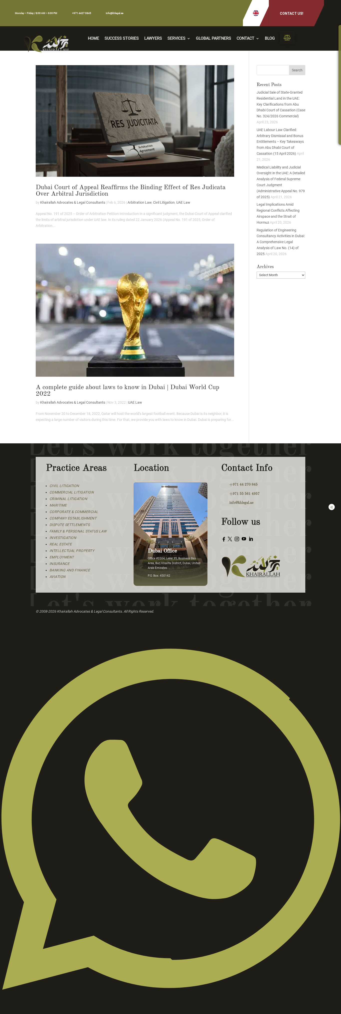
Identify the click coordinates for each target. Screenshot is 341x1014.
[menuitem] (287, 37)
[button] (256, 13)
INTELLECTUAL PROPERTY (71, 551)
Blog (270, 39)
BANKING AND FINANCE (69, 570)
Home (93, 39)
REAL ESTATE (60, 544)
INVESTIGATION (62, 538)
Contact (245, 39)
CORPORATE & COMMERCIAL (73, 512)
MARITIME (58, 505)
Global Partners (213, 39)
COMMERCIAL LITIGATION (71, 492)
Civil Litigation (164, 202)
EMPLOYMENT (61, 557)
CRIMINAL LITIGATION (68, 499)
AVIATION (57, 577)
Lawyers (153, 39)
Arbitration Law (140, 202)
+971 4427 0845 (81, 13)
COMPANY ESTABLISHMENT (73, 518)
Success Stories (122, 39)
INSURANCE (59, 564)
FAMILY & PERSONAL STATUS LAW (78, 531)
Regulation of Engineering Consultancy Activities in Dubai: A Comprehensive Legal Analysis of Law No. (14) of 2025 (281, 242)
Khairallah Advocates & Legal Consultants (72, 202)
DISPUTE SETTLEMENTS (69, 525)
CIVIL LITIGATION (64, 486)
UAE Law (183, 202)
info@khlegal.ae (114, 13)
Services (176, 39)
